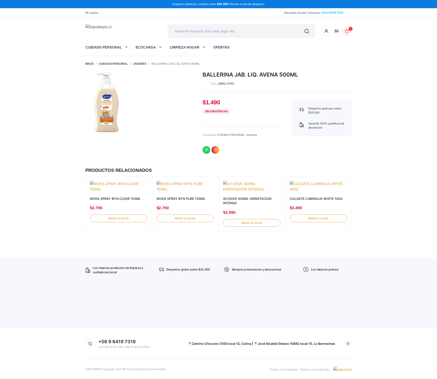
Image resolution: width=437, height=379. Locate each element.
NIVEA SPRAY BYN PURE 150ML (181, 199)
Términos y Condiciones (315, 369)
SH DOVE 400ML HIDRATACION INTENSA (247, 201)
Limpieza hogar (184, 47)
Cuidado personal (104, 47)
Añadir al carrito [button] (118, 218)
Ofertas (221, 47)
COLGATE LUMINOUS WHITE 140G (316, 199)
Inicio (89, 63)
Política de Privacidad (283, 369)
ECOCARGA (146, 47)
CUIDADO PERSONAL (113, 63)
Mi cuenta (91, 12)
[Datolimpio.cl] (119, 31)
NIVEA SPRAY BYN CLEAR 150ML (115, 199)
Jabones (139, 63)
